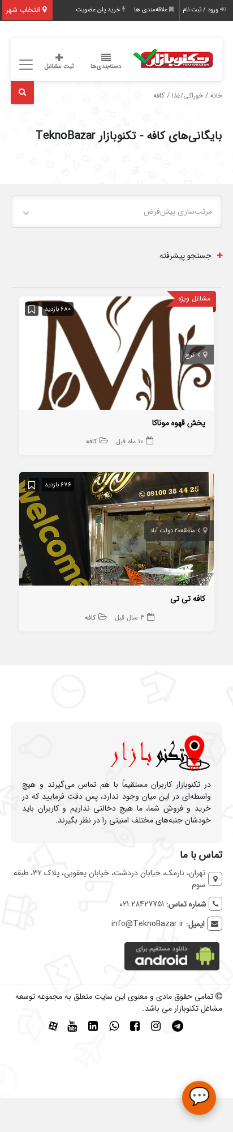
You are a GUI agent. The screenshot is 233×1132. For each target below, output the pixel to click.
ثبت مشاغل (59, 66)
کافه (91, 441)
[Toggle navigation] (24, 65)
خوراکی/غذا (187, 96)
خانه (216, 96)
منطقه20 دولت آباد (172, 531)
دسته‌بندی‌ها (105, 66)
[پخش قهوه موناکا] (116, 355)
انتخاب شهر (24, 10)
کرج (190, 355)
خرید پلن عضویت (99, 10)
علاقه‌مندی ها (151, 10)
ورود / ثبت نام (201, 10)
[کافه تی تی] (116, 531)
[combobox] (116, 212)
